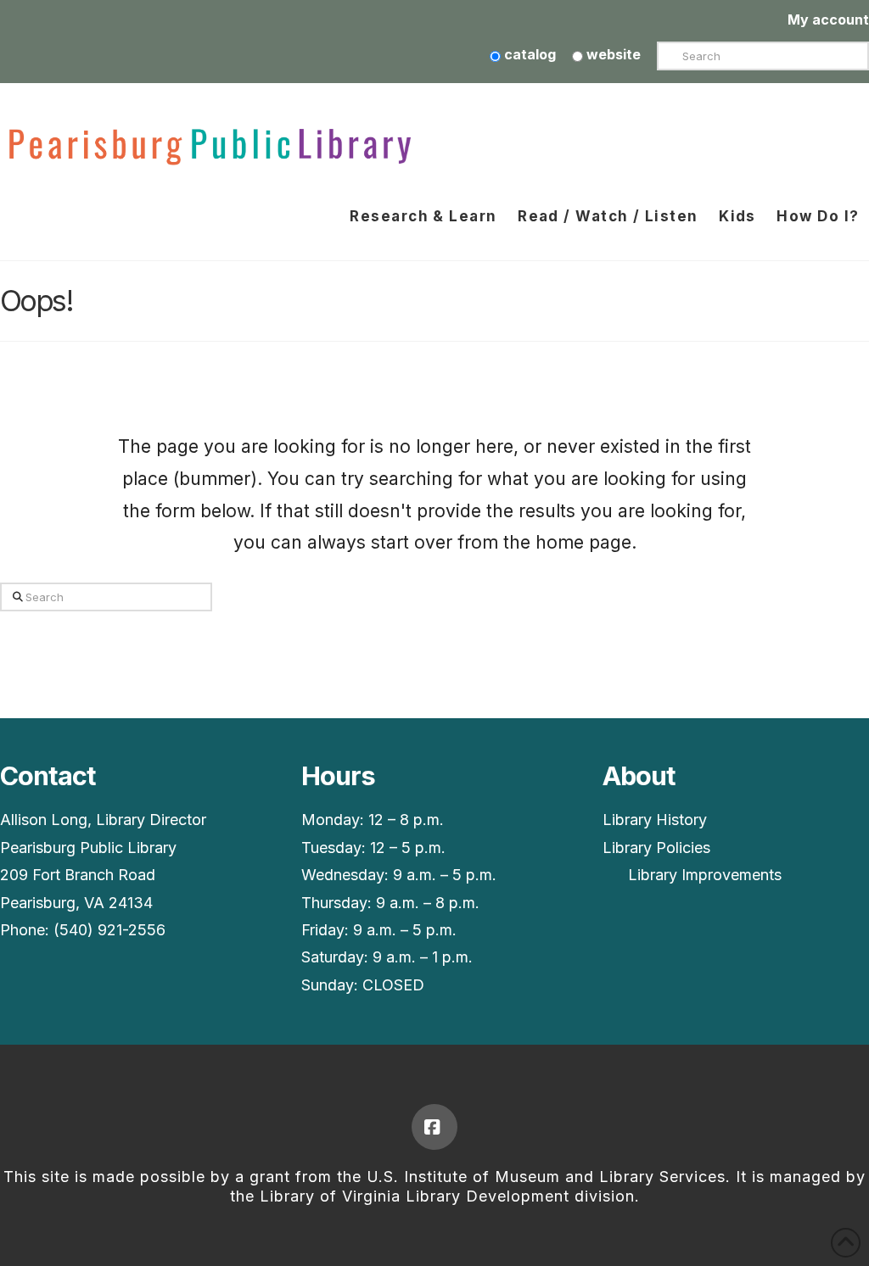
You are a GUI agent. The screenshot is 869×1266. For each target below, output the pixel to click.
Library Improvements (705, 875)
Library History (655, 819)
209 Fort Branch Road (77, 875)
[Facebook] (434, 1127)
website (612, 54)
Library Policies (656, 847)
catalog (528, 54)
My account (828, 19)
